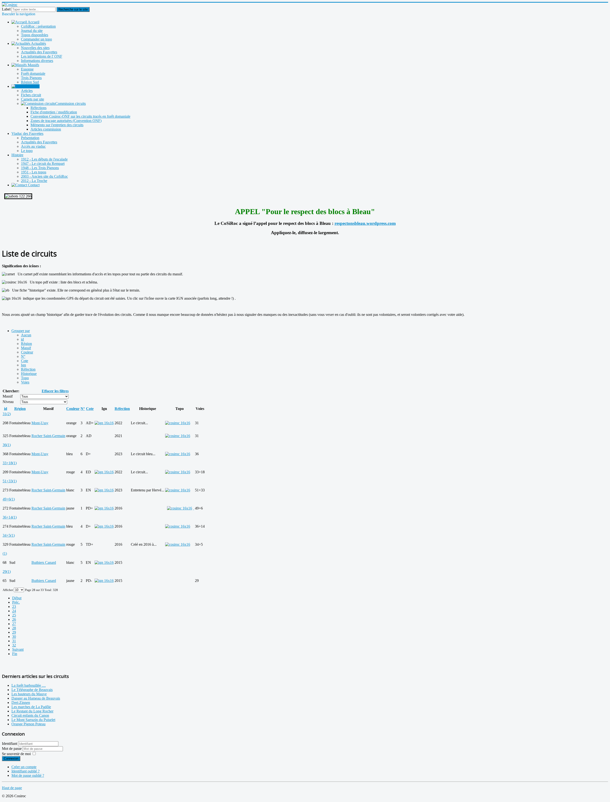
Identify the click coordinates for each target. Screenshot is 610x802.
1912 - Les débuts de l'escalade (44, 159)
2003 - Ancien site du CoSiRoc (44, 176)
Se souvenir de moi (16, 754)
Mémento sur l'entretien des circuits (56, 125)
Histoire (17, 155)
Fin (14, 654)
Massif (26, 348)
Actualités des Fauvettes (39, 52)
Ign (23, 365)
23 (14, 607)
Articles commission (45, 129)
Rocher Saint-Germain (48, 436)
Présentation (30, 138)
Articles (27, 91)
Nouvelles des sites (35, 48)
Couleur (27, 352)
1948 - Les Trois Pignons (40, 168)
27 (14, 624)
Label (6, 9)
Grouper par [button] (20, 331)
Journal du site (32, 31)
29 (14, 632)
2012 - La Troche (34, 181)
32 (14, 645)
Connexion (11, 758)
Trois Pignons (31, 78)
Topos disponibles (34, 35)
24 (14, 611)
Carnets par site (32, 99)
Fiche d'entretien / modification (53, 112)
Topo (25, 378)
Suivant (18, 649)
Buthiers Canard (43, 562)
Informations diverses (37, 61)
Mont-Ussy (39, 423)
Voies (25, 382)
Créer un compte (23, 767)
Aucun (26, 335)
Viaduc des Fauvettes (27, 133)
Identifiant (9, 743)
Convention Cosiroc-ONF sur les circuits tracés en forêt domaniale (80, 116)
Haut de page (12, 788)
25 (14, 615)
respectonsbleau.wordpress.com (365, 223)
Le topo (27, 151)
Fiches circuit (31, 95)
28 (14, 628)
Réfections (38, 108)
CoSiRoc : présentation (38, 26)
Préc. (16, 602)
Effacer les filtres (55, 391)
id (22, 339)
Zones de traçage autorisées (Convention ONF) (66, 121)
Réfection (28, 369)
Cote (24, 361)
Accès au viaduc (33, 146)
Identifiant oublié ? (25, 771)
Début (16, 598)
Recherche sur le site (73, 9)
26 (14, 619)
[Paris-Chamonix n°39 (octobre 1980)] (193, 508)
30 (14, 637)
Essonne (27, 69)
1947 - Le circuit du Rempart (43, 163)
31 (14, 641)
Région (26, 344)
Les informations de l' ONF (41, 56)
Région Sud (30, 82)
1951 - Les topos (33, 172)
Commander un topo (36, 39)
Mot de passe (12, 749)
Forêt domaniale (33, 73)
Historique (29, 374)
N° (23, 356)
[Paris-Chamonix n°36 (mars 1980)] (177, 526)
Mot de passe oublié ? (27, 775)
